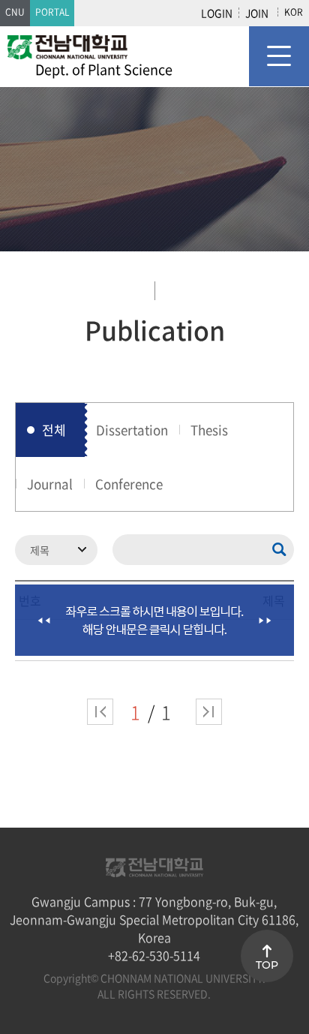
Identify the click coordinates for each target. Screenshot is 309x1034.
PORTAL (52, 12)
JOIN (256, 13)
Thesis (209, 429)
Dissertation (132, 429)
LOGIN (216, 13)
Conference (129, 483)
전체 (54, 429)
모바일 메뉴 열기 (279, 56)
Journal (50, 483)
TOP (267, 965)
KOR (293, 12)
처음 (100, 712)
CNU (15, 12)
